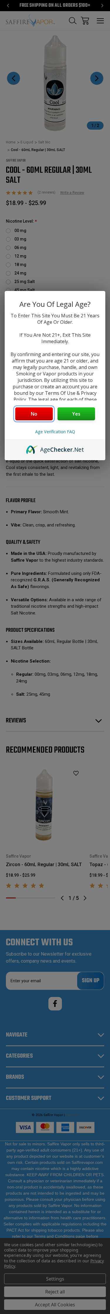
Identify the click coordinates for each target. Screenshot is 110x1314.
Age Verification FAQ (55, 431)
